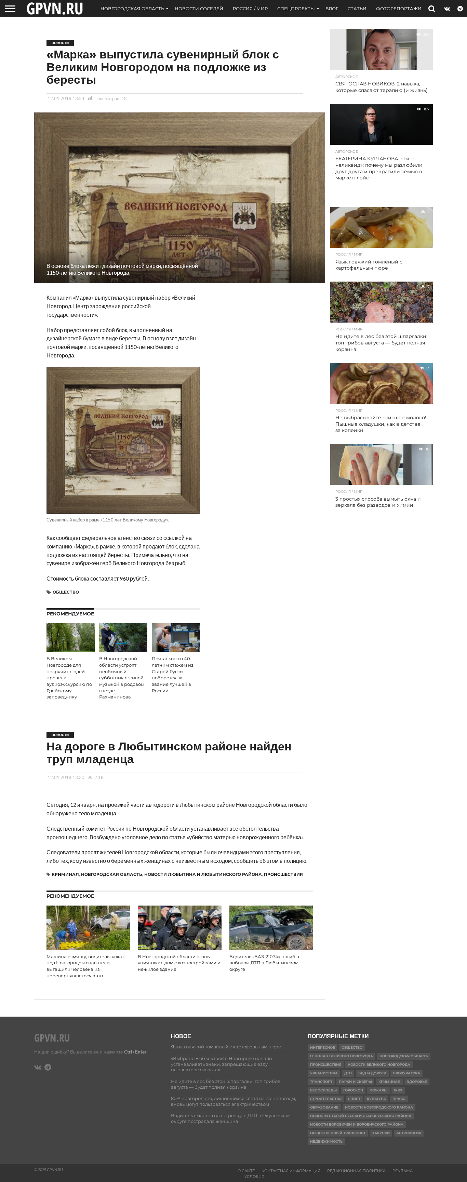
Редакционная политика (356, 1170)
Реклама (402, 1170)
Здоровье (417, 1081)
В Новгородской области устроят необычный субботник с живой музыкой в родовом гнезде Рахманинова (121, 677)
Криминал (65, 874)
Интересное (322, 1047)
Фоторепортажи (399, 8)
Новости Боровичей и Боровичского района (356, 1124)
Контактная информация (291, 1170)
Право (398, 1099)
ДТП (348, 1073)
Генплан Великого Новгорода (341, 1056)
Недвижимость (326, 1141)
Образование (324, 1107)
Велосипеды (323, 1090)
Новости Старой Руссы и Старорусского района (360, 1116)
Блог (331, 8)
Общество (66, 592)
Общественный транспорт (337, 1133)
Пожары (378, 1090)
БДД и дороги (372, 1073)
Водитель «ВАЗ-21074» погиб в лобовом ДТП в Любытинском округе (264, 963)
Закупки (381, 1133)
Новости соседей (199, 8)
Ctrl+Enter (135, 1052)
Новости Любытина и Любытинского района (203, 874)
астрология (408, 1133)
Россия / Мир (250, 8)
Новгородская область (132, 8)
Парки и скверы (355, 1081)
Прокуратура (406, 1073)
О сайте (246, 1170)
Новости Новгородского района (379, 1107)
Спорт (354, 1099)
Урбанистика (324, 1073)
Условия (254, 1176)
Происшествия (283, 874)
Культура (376, 1099)
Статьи (357, 8)
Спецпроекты (296, 8)
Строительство (326, 1099)
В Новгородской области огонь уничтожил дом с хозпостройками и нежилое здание (179, 963)
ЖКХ (398, 1090)
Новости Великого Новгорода (379, 1064)
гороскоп (353, 1090)
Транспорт (321, 1081)
